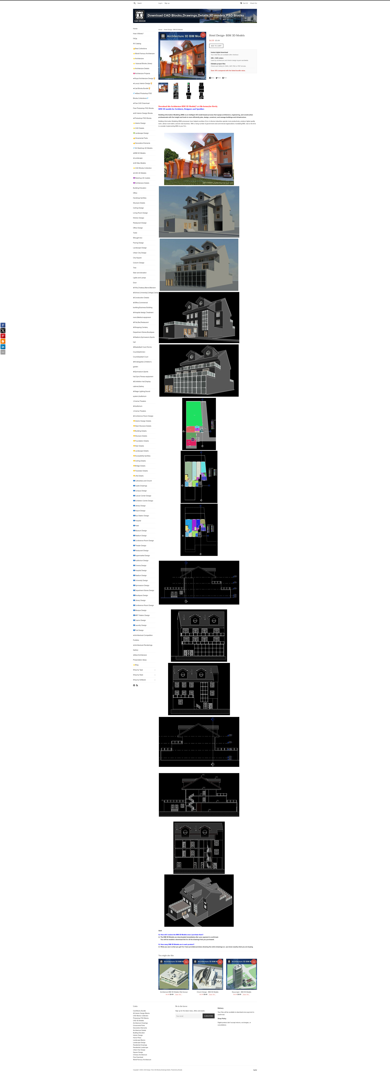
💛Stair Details (138, 446)
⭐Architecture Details (141, 68)
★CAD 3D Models (139, 173)
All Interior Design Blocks (141, 1013)
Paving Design (138, 243)
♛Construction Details (141, 297)
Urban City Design (139, 253)
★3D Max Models (139, 163)
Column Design (138, 262)
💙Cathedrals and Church (142, 481)
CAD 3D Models (138, 1020)
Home (135, 28)
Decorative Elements (140, 1028)
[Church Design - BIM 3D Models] (207, 974)
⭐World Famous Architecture (144, 53)
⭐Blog (135, 665)
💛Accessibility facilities (141, 456)
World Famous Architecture (142, 1059)
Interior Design (138, 1035)
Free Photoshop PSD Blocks (143, 108)
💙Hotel (136, 525)
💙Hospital (137, 520)
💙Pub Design (138, 630)
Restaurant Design (140, 223)
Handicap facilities (139, 198)
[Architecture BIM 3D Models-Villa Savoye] (173, 974)
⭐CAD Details (138, 128)
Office (135, 193)
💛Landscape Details (141, 451)
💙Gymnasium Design (141, 585)
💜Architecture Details (141, 183)
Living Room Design (140, 213)
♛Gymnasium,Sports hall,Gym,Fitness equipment (143, 374)
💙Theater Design (139, 545)
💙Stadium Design (140, 535)
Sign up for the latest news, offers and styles (190, 1011)
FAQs (135, 38)
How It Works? (138, 33)
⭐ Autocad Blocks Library (142, 63)
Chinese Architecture (140, 1055)
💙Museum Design (140, 530)
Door (135, 282)
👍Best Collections (140, 48)
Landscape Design (140, 248)
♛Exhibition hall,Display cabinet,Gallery (142, 383)
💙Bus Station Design (141, 515)
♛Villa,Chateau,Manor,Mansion (144, 287)
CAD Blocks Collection (140, 1016)
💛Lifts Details (138, 476)
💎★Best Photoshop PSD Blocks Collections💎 (142, 95)
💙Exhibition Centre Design (143, 500)
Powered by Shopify (176, 1070)
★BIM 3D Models (139, 153)
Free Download (138, 1057)
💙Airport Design (139, 510)
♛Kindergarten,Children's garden (142, 364)
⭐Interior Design (139, 123)
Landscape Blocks (139, 1040)
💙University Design (140, 580)
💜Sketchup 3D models (141, 178)
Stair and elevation (140, 272)
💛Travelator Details (140, 471)
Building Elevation (139, 188)
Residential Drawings (140, 1045)
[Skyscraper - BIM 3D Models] (241, 974)
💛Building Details (140, 431)
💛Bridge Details (139, 466)
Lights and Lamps (139, 277)
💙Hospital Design (140, 570)
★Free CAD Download (141, 103)
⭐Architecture (138, 58)
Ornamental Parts (139, 1025)
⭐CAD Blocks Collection (142, 168)
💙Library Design (139, 505)
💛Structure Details (140, 436)
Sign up (167, 3)
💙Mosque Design (139, 610)
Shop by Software (144, 680)
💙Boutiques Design (140, 595)
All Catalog (137, 43)
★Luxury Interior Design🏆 (142, 83)
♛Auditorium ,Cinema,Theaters (139, 408)
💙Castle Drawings (140, 486)
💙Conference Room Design (143, 540)
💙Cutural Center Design (142, 495)
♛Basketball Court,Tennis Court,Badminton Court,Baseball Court (142, 352)
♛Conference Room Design (143, 416)
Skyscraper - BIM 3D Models (241, 992)
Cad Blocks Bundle (139, 1011)
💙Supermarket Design (141, 555)
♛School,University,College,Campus (144, 292)
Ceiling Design (138, 208)
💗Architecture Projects (141, 73)
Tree (134, 267)
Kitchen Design (138, 218)
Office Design (138, 228)
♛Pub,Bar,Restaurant (141, 322)
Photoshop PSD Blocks (141, 1018)
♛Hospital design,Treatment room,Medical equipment (143, 314)
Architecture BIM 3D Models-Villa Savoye (174, 992)
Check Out (253, 3)
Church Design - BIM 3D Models (207, 992)
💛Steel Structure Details (142, 426)
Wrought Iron (137, 238)
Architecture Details (139, 1030)
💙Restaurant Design (141, 550)
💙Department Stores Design (143, 590)
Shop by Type (144, 670)
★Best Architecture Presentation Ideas (140, 657)
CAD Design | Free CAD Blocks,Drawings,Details (156, 1070)
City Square (137, 257)
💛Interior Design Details (142, 421)
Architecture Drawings (140, 1023)
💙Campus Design (140, 491)
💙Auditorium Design (140, 560)
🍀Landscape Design (141, 133)
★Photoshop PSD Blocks (142, 118)
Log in (160, 3)
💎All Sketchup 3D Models (142, 148)
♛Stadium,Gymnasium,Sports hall (144, 339)
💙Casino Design (139, 620)
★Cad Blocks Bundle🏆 (141, 88)
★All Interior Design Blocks (143, 113)
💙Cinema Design (139, 565)
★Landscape (137, 158)
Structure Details (139, 203)
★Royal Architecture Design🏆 (144, 78)
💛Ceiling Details (139, 461)
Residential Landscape (140, 1047)
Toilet (135, 233)
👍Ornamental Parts (140, 138)
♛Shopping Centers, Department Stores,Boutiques (143, 329)
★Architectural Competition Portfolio (143, 637)
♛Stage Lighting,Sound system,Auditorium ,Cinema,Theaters (141, 396)
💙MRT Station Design (141, 615)
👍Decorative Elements (141, 143)
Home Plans (137, 1037)
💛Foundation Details (141, 441)
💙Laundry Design (140, 625)
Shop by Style (144, 675)
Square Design (138, 1052)
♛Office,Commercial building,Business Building (142, 305)
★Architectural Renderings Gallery (142, 647)
